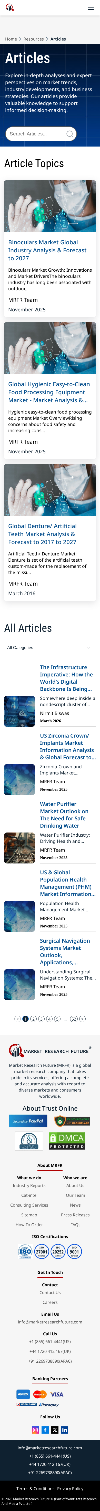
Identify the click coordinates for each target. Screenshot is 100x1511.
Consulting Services (29, 1205)
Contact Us (50, 1292)
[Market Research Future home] (9, 8)
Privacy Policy (70, 1488)
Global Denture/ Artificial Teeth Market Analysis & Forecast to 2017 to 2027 (42, 534)
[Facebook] (45, 1430)
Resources (34, 39)
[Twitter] (54, 1430)
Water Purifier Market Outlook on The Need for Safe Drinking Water (64, 814)
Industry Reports (29, 1185)
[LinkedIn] (64, 1430)
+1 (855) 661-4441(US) (50, 1341)
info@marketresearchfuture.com (50, 1322)
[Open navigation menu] (91, 8)
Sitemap (29, 1215)
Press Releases (75, 1215)
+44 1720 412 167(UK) (50, 1351)
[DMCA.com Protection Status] (66, 1141)
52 (74, 1019)
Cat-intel (29, 1195)
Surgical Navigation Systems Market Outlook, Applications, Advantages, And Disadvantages (65, 951)
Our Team (75, 1195)
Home (11, 39)
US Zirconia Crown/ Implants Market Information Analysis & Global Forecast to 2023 (67, 746)
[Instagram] (35, 1430)
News (75, 1205)
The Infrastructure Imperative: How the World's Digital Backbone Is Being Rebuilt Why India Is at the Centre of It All (66, 678)
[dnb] (29, 1141)
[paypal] (28, 1120)
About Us (75, 1185)
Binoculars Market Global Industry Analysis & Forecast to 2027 (47, 250)
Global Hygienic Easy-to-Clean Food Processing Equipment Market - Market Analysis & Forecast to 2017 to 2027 (49, 392)
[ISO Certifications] (50, 1249)
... (65, 1019)
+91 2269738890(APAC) (50, 1361)
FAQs (76, 1224)
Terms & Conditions (35, 1488)
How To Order (29, 1224)
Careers (50, 1302)
